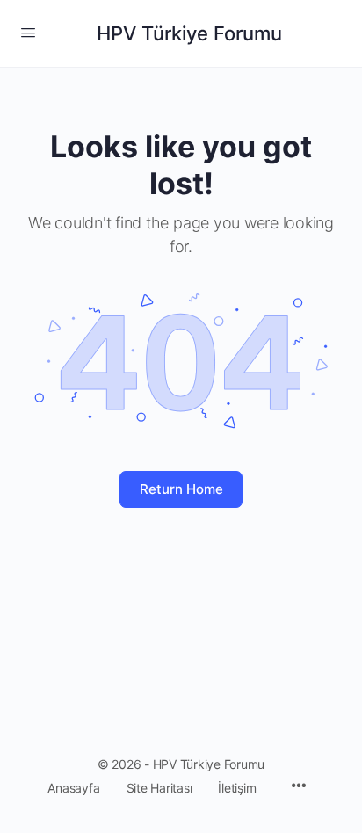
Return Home (181, 489)
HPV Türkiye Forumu (189, 33)
